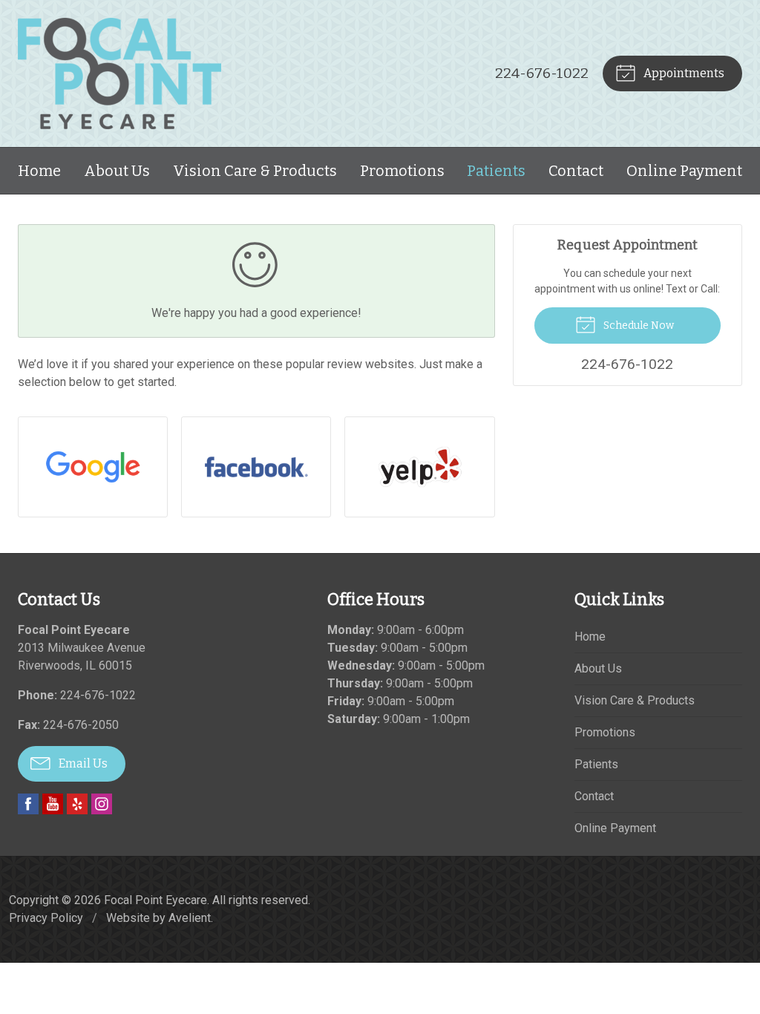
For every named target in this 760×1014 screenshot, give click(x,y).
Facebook (28, 804)
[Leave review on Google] (93, 467)
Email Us (82, 763)
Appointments (682, 73)
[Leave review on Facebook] (256, 467)
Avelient (189, 918)
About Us (117, 171)
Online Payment (684, 171)
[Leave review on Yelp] (419, 467)
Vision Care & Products (255, 171)
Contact (575, 171)
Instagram (101, 804)
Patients (496, 171)
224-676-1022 (542, 73)
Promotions (402, 171)
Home (39, 171)
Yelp (77, 804)
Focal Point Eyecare (155, 900)
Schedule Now (637, 325)
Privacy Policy (46, 918)
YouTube (52, 804)
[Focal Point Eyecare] (119, 73)
